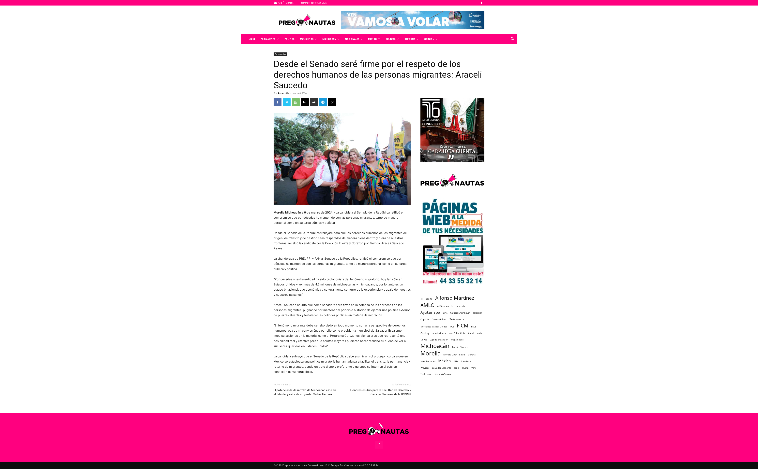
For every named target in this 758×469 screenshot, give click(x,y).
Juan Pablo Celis (456, 333)
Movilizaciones (427, 361)
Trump (465, 367)
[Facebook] (481, 3)
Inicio (251, 38)
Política (289, 38)
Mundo (372, 38)
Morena (472, 354)
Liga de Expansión (439, 339)
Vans (473, 367)
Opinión (429, 38)
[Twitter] (287, 102)
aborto (429, 298)
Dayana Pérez (439, 319)
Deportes (409, 38)
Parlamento (268, 38)
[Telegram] (323, 102)
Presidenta (466, 361)
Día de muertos (456, 319)
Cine (445, 312)
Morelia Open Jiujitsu (454, 354)
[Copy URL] (332, 102)
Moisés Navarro (460, 347)
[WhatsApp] (296, 102)
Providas (424, 367)
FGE (452, 326)
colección (477, 312)
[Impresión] (314, 102)
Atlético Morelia (445, 306)
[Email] (305, 102)
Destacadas (280, 54)
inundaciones (439, 333)
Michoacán (329, 38)
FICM (462, 326)
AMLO (427, 305)
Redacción (283, 93)
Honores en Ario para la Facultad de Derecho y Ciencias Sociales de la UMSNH (380, 392)
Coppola (424, 319)
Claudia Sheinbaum (460, 312)
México (444, 361)
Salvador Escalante (441, 367)
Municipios (306, 38)
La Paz (423, 339)
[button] (512, 39)
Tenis (456, 367)
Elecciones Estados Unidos (433, 326)
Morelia (430, 353)
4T (421, 298)
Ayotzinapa (430, 312)
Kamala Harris (475, 333)
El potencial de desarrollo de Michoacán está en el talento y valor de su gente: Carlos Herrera (305, 392)
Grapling (424, 333)
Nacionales (352, 38)
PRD (455, 361)
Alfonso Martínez (454, 298)
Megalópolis (457, 339)
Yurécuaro (425, 374)
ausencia (460, 306)
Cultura (391, 38)
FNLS (473, 326)
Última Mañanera (442, 374)
